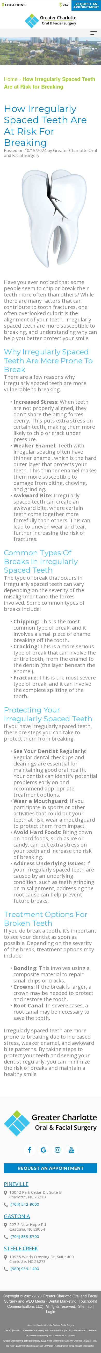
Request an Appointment (51, 1168)
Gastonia (17, 1216)
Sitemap (85, 1306)
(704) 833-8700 (25, 1236)
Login (50, 1311)
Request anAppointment (86, 5)
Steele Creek (21, 1248)
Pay (65, 5)
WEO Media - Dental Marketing (50, 1301)
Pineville (16, 1183)
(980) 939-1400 (25, 1268)
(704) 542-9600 (25, 1204)
